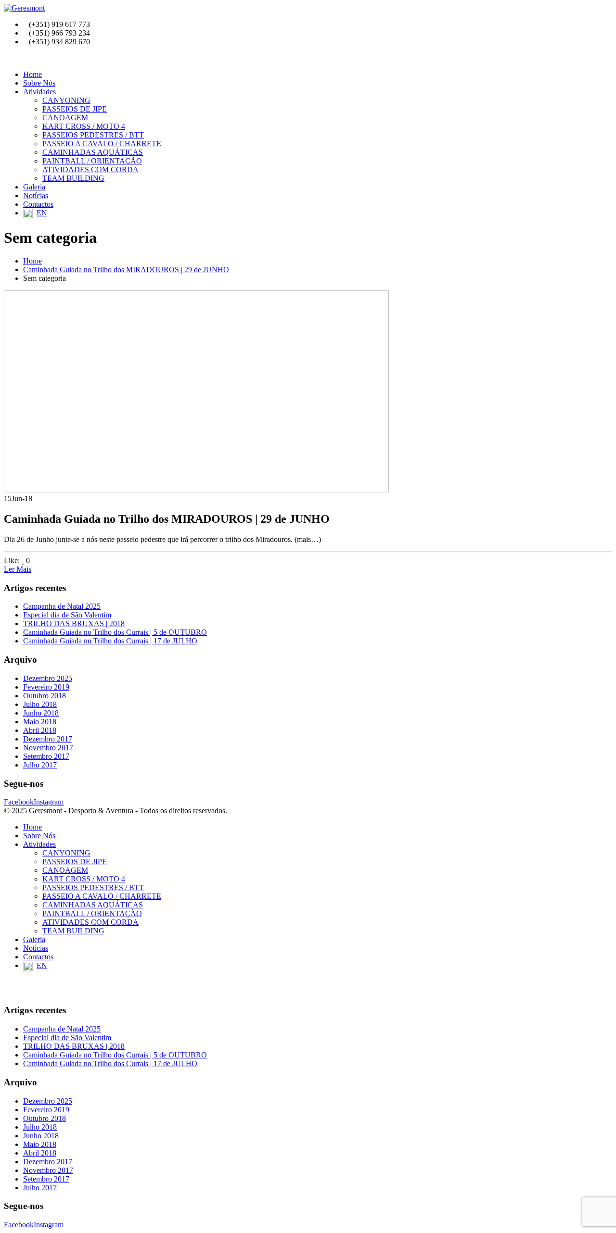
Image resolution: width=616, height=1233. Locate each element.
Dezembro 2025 (47, 678)
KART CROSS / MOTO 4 (83, 126)
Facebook (19, 802)
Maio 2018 (39, 721)
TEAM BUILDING (73, 178)
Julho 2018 (40, 704)
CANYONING (66, 100)
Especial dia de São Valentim (67, 615)
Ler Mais (17, 569)
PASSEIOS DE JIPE (74, 109)
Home (32, 74)
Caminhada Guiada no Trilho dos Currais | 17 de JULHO (110, 641)
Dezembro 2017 (47, 739)
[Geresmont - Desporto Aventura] (24, 8)
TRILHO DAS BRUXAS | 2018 (74, 623)
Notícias (35, 195)
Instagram (49, 802)
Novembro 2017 (48, 747)
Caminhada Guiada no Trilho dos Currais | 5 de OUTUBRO (115, 632)
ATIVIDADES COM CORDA (90, 169)
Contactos (38, 204)
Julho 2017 (40, 765)
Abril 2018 (39, 730)
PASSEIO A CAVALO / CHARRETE (101, 143)
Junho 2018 (41, 713)
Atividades (39, 92)
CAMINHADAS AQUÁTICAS (92, 152)
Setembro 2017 (46, 756)
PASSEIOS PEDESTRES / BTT (93, 135)
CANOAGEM (65, 117)
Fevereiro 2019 (46, 687)
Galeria (34, 187)
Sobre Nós (39, 83)
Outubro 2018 (44, 696)
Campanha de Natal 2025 (62, 606)
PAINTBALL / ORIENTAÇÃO (92, 161)
